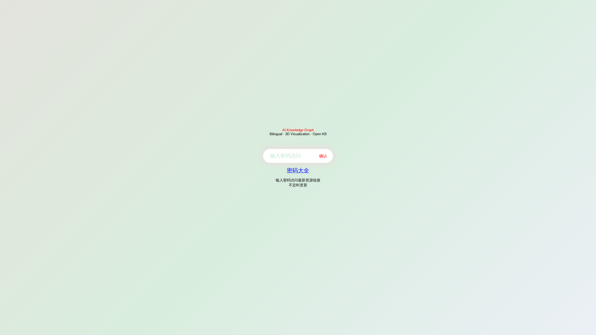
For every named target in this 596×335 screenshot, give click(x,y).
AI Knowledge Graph (298, 130)
